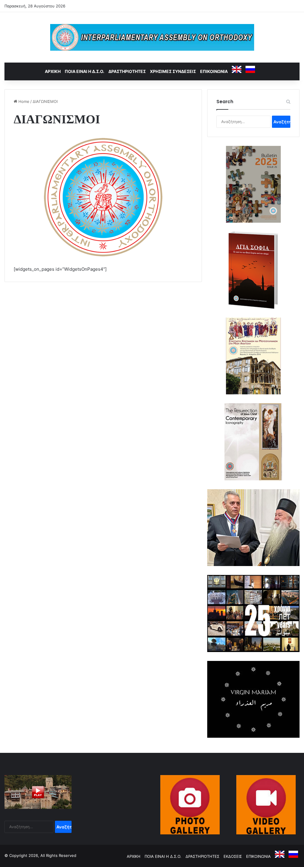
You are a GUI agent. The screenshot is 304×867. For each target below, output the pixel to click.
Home (23, 101)
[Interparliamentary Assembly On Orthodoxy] (152, 37)
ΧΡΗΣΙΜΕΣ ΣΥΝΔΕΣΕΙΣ (173, 71)
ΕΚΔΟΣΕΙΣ (233, 856)
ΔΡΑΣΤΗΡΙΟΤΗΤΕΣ (127, 71)
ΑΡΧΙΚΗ (53, 71)
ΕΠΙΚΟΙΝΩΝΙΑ (214, 71)
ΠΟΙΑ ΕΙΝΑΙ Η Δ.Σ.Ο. (84, 71)
